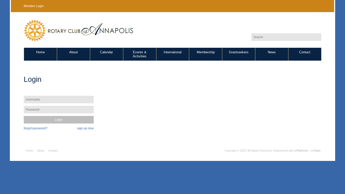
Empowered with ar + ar (297, 150)
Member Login (34, 6)
